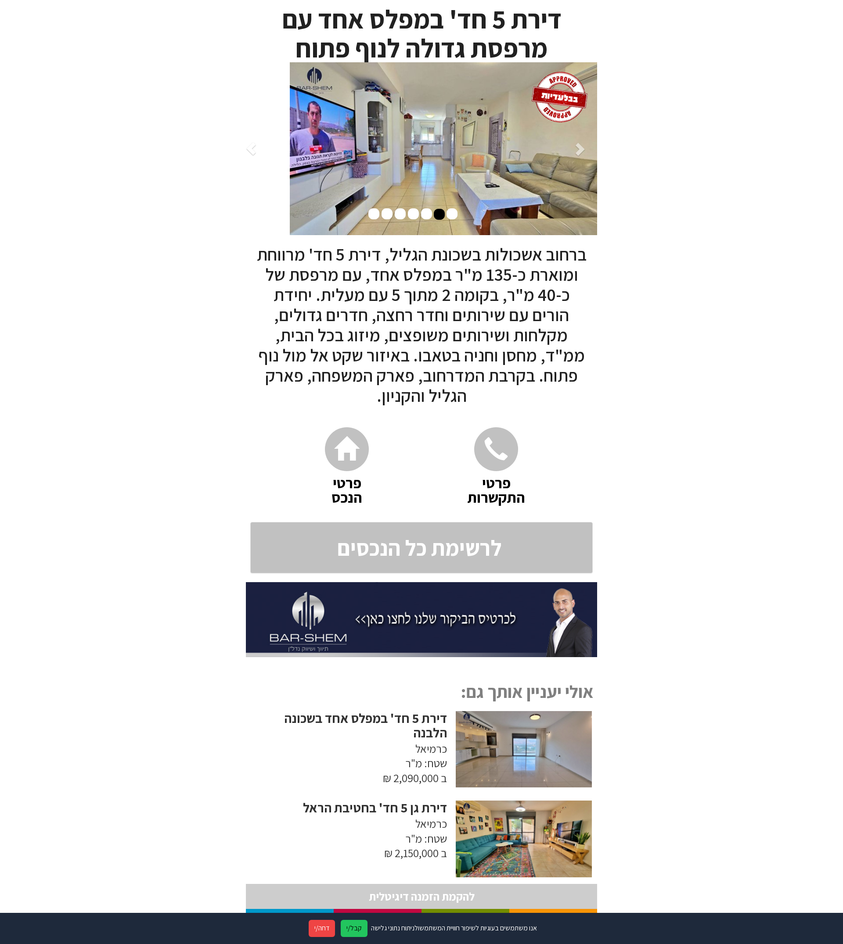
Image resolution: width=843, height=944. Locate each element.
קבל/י (354, 928)
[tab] (421, 547)
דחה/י (321, 928)
